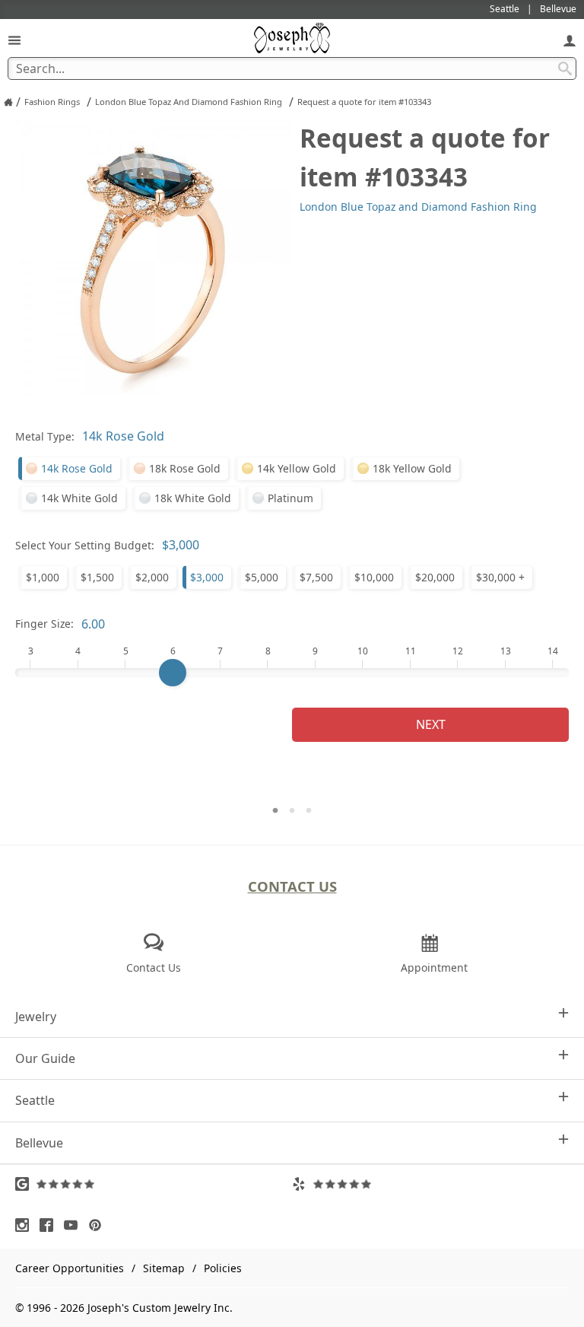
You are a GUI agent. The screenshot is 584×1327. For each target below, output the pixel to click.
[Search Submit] (565, 68)
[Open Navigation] (14, 40)
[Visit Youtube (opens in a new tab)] (74, 1225)
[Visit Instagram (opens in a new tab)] (25, 1225)
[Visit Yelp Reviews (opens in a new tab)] (430, 1184)
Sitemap (164, 1268)
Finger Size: (44, 623)
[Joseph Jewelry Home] (8, 102)
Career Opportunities (69, 1268)
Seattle (35, 1100)
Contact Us (292, 886)
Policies (223, 1268)
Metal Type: (45, 436)
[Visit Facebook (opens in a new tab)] (50, 1225)
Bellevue (39, 1142)
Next (431, 724)
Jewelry (35, 1016)
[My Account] (569, 40)
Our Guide (45, 1058)
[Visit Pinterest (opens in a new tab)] (99, 1225)
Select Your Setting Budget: (84, 545)
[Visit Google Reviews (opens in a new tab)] (153, 1184)
